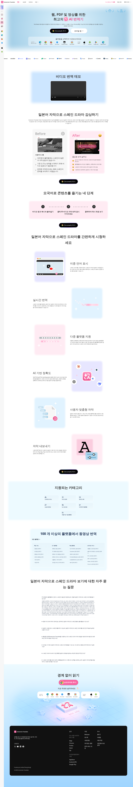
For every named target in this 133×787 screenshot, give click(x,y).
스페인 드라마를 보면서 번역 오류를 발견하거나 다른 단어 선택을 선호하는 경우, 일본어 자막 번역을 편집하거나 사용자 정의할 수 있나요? (68, 660)
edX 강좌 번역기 (73, 562)
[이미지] (2, 26)
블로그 (99, 734)
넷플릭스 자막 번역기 (57, 559)
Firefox (71, 745)
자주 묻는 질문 (88, 743)
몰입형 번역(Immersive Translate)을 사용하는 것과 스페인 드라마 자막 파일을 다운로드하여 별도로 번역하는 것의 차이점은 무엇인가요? (68, 637)
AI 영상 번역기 (38, 551)
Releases (87, 734)
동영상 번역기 (38, 548)
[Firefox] (2, 39)
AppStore (72, 759)
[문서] (2, 18)
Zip (70, 750)
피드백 (86, 737)
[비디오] (2, 22)
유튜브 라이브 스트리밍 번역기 (59, 557)
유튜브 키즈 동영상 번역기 (58, 554)
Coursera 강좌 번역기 (75, 551)
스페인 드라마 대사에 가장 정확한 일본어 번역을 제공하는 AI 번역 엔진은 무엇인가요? (64, 653)
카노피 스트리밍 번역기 (92, 564)
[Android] (2, 51)
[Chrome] (2, 31)
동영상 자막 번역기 (39, 554)
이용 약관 (99, 740)
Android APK (73, 762)
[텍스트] (2, 14)
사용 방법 (87, 740)
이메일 (99, 737)
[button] (19, 2)
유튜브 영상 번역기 (56, 548)
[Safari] (2, 42)
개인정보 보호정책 (101, 744)
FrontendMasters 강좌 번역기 (77, 557)
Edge (70, 741)
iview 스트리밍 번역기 (92, 561)
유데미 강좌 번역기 (74, 554)
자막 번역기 (37, 559)
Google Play (72, 764)
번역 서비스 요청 (88, 747)
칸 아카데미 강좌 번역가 (75, 548)
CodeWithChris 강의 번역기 (76, 559)
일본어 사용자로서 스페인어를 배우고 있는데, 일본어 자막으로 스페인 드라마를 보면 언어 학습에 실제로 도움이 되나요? (68, 629)
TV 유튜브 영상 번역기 (57, 551)
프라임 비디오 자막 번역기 (58, 562)
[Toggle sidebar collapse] (2, 11)
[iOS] (2, 47)
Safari (71, 748)
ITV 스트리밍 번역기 (92, 556)
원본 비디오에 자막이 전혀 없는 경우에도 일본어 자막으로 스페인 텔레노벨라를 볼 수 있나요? (66, 621)
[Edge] (2, 35)
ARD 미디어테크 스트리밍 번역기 (94, 552)
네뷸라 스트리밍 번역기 (92, 548)
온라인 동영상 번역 (39, 557)
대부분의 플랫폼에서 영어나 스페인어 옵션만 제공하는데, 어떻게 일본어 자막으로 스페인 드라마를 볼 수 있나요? (68, 598)
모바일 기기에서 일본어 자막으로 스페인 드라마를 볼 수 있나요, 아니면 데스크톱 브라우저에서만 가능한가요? (68, 645)
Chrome (71, 743)
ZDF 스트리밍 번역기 (92, 558)
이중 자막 (37, 562)
